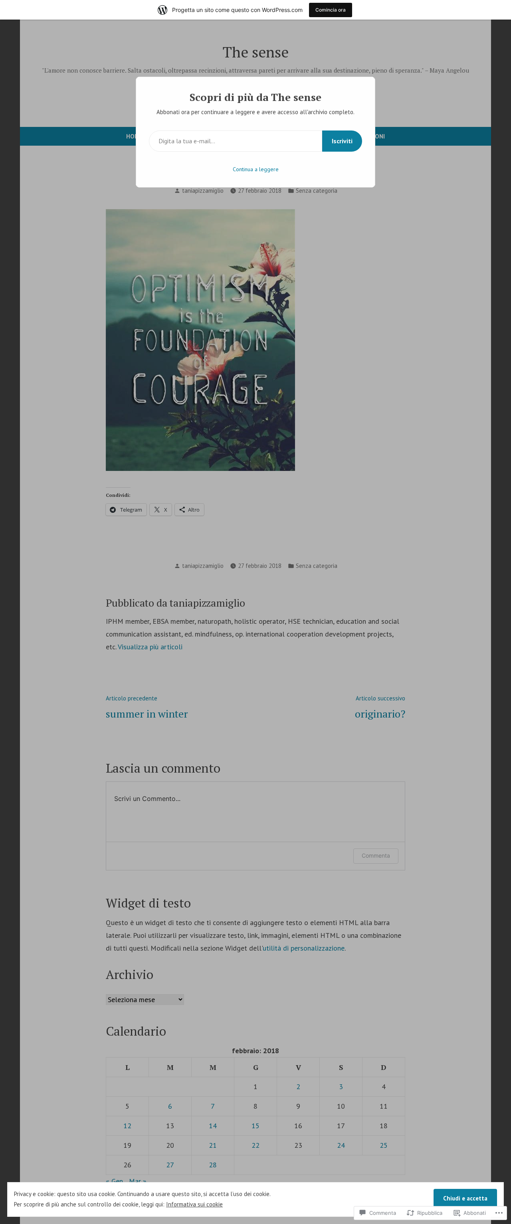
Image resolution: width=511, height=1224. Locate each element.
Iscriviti (342, 141)
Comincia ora (330, 10)
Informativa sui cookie (194, 1204)
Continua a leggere (256, 169)
